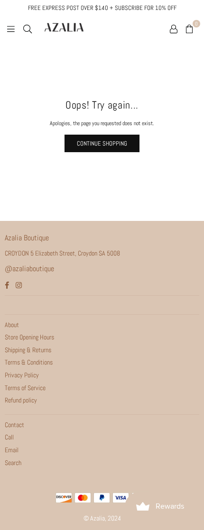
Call (9, 437)
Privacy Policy (22, 375)
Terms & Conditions (29, 362)
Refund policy (21, 400)
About (12, 324)
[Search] (27, 28)
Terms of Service (25, 388)
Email (12, 450)
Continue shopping (102, 143)
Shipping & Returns (28, 350)
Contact (14, 424)
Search (13, 462)
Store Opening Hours (29, 337)
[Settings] (174, 28)
